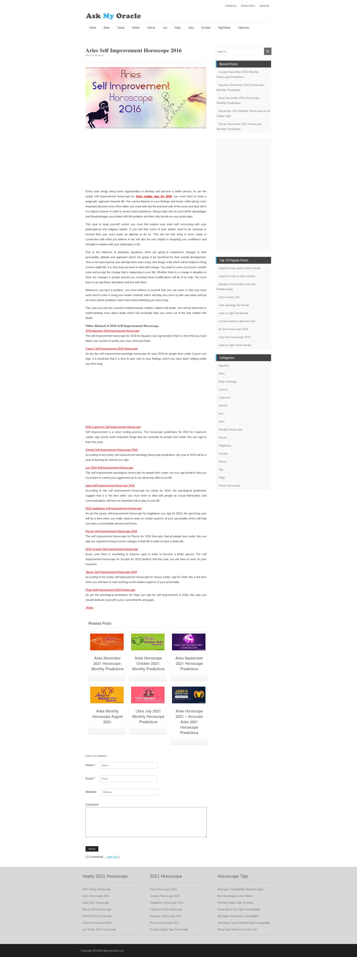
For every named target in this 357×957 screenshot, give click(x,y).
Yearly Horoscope (229, 485)
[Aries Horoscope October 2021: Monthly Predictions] (147, 642)
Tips (220, 469)
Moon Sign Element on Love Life (237, 929)
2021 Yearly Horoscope (96, 889)
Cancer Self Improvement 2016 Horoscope (112, 348)
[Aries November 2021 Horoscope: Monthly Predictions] (107, 642)
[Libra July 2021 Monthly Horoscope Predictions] (147, 695)
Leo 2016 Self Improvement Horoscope (109, 467)
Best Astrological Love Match (235, 895)
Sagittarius (224, 27)
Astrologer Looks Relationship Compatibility (244, 922)
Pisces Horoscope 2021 (164, 922)
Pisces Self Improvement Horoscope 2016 (111, 531)
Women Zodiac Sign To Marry (236, 902)
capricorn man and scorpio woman (239, 268)
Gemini (136, 27)
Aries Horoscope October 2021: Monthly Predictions (148, 663)
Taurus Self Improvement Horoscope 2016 (111, 572)
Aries (107, 27)
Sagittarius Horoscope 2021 (167, 902)
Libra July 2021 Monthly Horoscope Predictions (148, 716)
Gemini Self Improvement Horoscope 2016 (111, 449)
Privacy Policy (248, 5)
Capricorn (243, 27)
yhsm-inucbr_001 (229, 297)
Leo (165, 27)
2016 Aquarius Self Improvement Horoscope (112, 330)
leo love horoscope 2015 (233, 329)
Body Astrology (227, 381)
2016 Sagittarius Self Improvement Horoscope (113, 508)
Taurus (121, 27)
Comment (92, 804)
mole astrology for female (233, 305)
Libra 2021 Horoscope (95, 902)
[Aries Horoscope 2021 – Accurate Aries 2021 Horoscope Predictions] (188, 695)
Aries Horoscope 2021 (95, 895)
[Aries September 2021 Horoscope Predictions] (188, 642)
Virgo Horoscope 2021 (163, 889)
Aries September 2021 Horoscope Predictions (189, 663)
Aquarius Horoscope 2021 (165, 916)
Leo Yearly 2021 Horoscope (99, 929)
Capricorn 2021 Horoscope (166, 909)
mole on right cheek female (234, 345)
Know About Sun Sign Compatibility (239, 909)
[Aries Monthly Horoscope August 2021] (107, 695)
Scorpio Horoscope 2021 (165, 895)
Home (92, 27)
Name (90, 765)
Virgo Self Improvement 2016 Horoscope (110, 589)
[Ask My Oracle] (113, 15)
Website (91, 792)
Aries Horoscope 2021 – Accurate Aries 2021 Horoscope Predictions (189, 721)
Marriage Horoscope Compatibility (238, 916)
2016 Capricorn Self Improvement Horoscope (113, 426)
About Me (264, 5)
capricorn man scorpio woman (236, 276)
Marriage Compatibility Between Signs (241, 889)
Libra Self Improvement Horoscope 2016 (110, 485)
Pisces (222, 437)
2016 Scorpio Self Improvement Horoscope (112, 549)
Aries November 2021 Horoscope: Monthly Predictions (107, 663)
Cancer (151, 27)
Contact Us (231, 5)
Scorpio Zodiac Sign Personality (169, 929)
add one (112, 856)
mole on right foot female (233, 313)
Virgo (178, 27)
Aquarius (223, 365)
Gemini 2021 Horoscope (97, 916)
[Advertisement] (146, 159)
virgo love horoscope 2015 (234, 337)
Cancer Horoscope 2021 (97, 922)
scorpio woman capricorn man (236, 321)
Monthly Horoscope (230, 429)
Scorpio (205, 27)
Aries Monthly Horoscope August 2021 (107, 716)
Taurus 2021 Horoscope (96, 909)
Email (90, 778)
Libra (191, 27)
